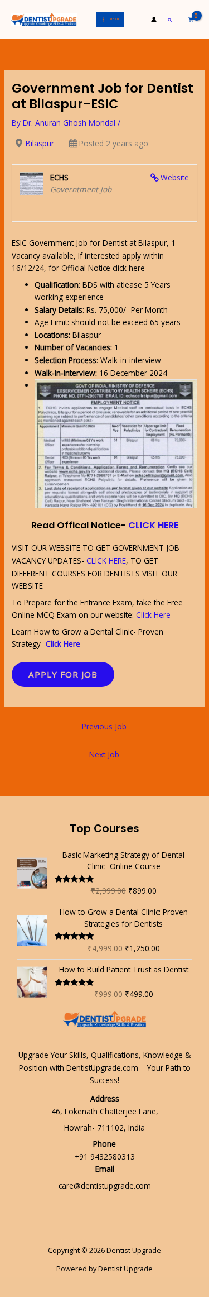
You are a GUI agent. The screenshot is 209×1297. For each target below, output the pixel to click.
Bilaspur (40, 143)
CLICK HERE (153, 525)
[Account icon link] (154, 19)
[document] (104, 444)
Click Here (153, 614)
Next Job (104, 754)
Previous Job (104, 726)
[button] (170, 19)
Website (175, 177)
